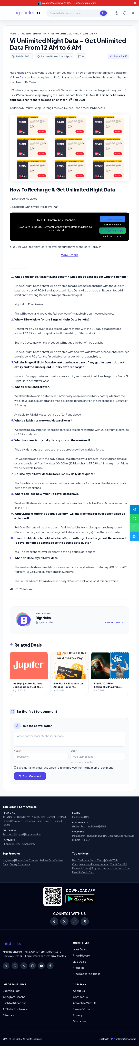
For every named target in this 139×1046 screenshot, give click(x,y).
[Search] (103, 13)
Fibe (74, 816)
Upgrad (19, 834)
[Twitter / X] (64, 921)
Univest (51, 816)
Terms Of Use (81, 1009)
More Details (69, 255)
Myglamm (8, 860)
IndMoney (29, 820)
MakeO (86, 839)
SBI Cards (19, 816)
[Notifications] (124, 13)
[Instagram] (75, 921)
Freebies (78, 967)
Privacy (78, 1015)
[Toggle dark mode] (116, 13)
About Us (79, 991)
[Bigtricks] (34, 944)
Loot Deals (80, 949)
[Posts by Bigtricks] (23, 620)
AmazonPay (28, 843)
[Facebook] (54, 921)
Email (74, 751)
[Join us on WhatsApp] (134, 518)
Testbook (8, 834)
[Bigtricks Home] (26, 13)
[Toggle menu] (6, 13)
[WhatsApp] (15, 965)
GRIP (103, 826)
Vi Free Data (18, 77)
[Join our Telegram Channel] (134, 509)
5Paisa (41, 816)
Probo (47, 820)
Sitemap (8, 1015)
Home (13, 33)
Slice (81, 816)
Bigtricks (43, 618)
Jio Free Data (47, 860)
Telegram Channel (14, 997)
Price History (81, 955)
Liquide (57, 820)
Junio (39, 820)
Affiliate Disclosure (15, 1009)
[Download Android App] (134, 527)
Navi (34, 816)
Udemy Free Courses (26, 860)
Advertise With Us (84, 1003)
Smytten (96, 868)
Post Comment (32, 776)
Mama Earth (78, 835)
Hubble (76, 839)
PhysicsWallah (33, 834)
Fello (83, 826)
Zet (28, 816)
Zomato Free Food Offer (117, 868)
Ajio (132, 835)
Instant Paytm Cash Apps (56, 56)
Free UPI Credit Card (83, 872)
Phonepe (8, 843)
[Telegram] (85, 921)
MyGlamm (110, 835)
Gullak (6, 820)
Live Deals (79, 961)
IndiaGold (93, 826)
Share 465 (120, 56)
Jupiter (6, 824)
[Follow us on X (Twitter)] (134, 536)
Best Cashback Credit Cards (88, 860)
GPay (17, 843)
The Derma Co (95, 835)
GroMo (61, 816)
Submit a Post (12, 991)
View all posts (112, 622)
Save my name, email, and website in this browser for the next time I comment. (65, 767)
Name (17, 751)
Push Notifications (14, 1003)
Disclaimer (80, 1021)
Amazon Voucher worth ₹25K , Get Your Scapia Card (69, 3)
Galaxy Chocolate (20, 864)
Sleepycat (123, 835)
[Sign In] (133, 13)
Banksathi (17, 820)
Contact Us (80, 997)
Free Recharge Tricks (86, 974)
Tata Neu (8, 816)
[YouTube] (41, 965)
